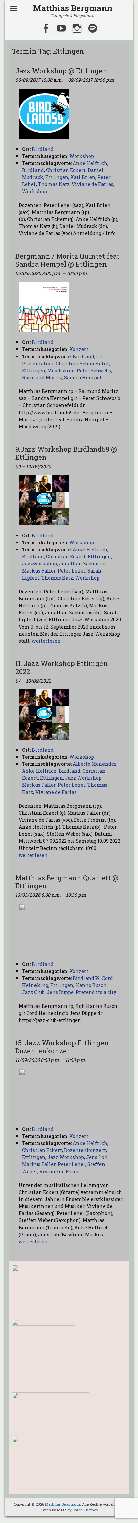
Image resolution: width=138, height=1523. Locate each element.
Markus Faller (39, 570)
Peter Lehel (71, 570)
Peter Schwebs (94, 370)
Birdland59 (86, 978)
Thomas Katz (54, 184)
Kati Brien (82, 177)
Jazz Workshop (83, 778)
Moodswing (61, 370)
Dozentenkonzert (85, 1150)
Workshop (81, 156)
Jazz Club (33, 992)
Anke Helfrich (90, 163)
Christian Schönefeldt (82, 363)
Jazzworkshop (39, 563)
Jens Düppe (60, 992)
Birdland (33, 170)
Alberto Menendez (95, 764)
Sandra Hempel (83, 377)
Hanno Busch (91, 985)
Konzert (78, 349)
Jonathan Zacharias (83, 563)
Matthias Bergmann (72, 8)
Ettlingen (56, 177)
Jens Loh (97, 1157)
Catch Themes (85, 1509)
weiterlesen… (48, 641)
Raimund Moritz (42, 377)
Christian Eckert (66, 170)
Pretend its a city (96, 992)
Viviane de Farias (92, 184)
